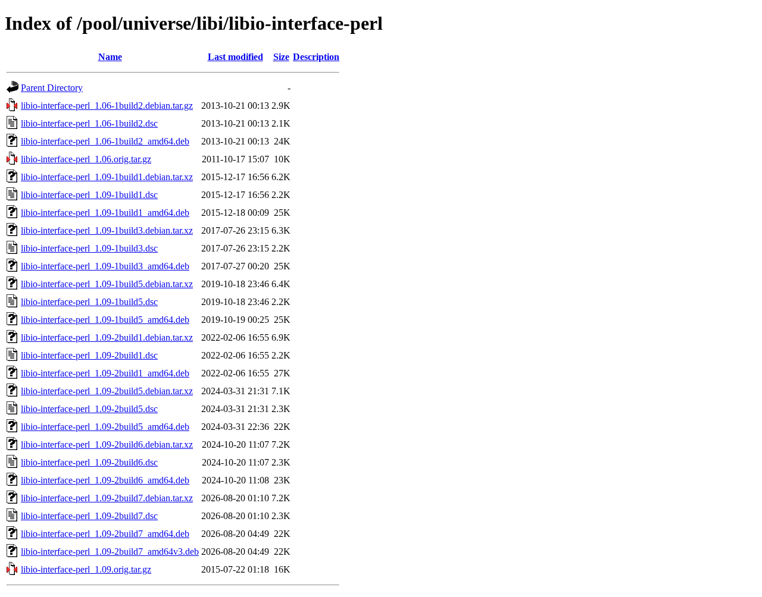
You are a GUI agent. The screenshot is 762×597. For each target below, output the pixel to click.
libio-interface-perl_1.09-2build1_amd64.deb (105, 373)
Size (281, 57)
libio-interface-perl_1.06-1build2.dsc (89, 123)
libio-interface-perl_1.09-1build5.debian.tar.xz (107, 284)
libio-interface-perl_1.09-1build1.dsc (89, 195)
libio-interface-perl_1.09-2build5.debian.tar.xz (107, 391)
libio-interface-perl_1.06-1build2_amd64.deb (105, 141)
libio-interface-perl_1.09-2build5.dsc (89, 409)
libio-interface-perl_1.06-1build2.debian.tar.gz (107, 105)
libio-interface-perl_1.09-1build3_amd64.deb (105, 266)
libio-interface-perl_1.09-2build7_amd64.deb (105, 534)
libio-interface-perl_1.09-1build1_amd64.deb (105, 213)
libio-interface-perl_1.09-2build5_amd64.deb (105, 427)
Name (110, 57)
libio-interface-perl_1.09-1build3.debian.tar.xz (107, 230)
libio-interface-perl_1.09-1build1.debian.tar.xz (107, 177)
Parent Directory (52, 88)
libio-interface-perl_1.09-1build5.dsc (89, 302)
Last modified (235, 57)
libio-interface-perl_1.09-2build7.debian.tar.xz (107, 498)
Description (316, 57)
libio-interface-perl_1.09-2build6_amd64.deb (105, 480)
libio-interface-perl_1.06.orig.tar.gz (86, 159)
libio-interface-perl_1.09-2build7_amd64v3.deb (110, 551)
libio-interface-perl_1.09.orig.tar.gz (86, 569)
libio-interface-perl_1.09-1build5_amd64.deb (105, 320)
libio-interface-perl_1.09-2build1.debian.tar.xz (107, 337)
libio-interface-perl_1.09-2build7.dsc (89, 516)
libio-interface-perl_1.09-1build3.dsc (89, 248)
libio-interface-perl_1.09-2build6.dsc (89, 462)
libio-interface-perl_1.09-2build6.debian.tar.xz (107, 444)
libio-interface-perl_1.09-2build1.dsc (89, 355)
